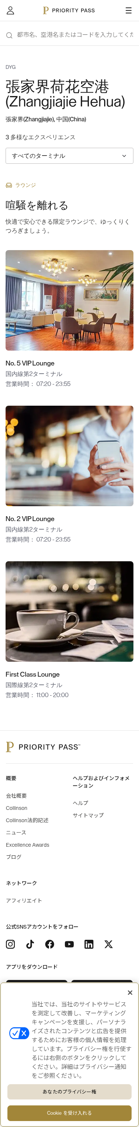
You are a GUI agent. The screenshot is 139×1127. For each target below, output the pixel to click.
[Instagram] (10, 944)
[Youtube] (69, 944)
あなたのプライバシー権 (69, 1091)
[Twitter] (108, 944)
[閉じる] (130, 992)
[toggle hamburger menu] (128, 10)
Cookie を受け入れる (69, 1113)
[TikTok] (30, 944)
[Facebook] (49, 944)
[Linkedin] (89, 944)
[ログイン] (10, 10)
